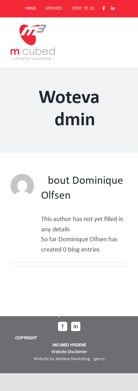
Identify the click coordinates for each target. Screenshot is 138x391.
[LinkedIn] (75, 326)
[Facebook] (62, 326)
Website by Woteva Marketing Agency (69, 359)
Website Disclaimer (69, 351)
